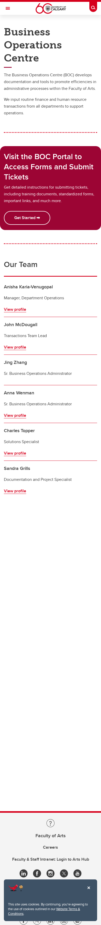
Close (88, 891)
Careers (50, 847)
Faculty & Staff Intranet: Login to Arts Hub (50, 859)
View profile (15, 309)
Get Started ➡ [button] (27, 218)
